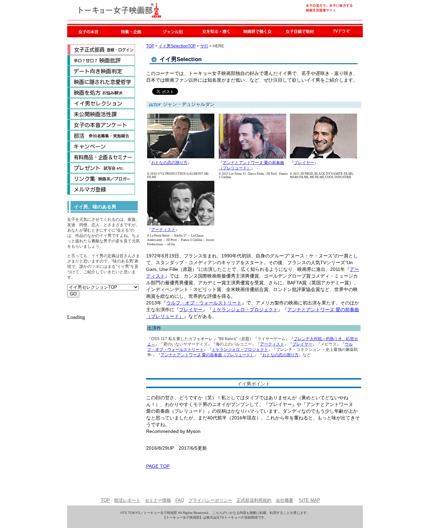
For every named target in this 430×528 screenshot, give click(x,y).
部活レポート (127, 500)
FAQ (179, 500)
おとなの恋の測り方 (169, 162)
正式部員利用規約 (253, 500)
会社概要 (284, 500)
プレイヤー (304, 162)
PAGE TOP (158, 466)
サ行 (204, 46)
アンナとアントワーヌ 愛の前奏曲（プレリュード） (207, 355)
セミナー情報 (158, 500)
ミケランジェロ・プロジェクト (245, 309)
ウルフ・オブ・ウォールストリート (204, 303)
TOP (150, 46)
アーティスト (163, 229)
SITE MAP (309, 500)
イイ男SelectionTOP (177, 46)
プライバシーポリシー (210, 500)
